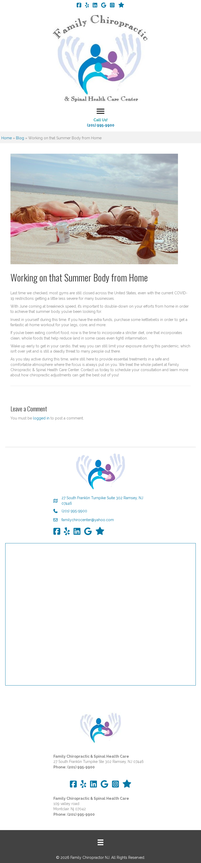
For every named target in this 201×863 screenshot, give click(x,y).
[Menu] (100, 111)
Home (6, 138)
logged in (41, 418)
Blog (20, 138)
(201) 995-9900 (100, 125)
